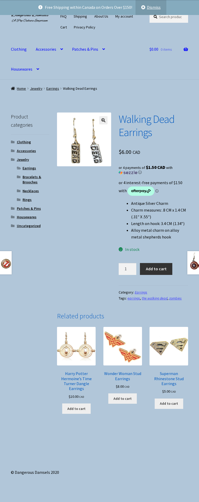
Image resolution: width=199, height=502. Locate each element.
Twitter (109, 26)
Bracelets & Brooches (32, 179)
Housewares (21, 69)
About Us (101, 16)
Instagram (103, 26)
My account (124, 16)
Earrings (52, 88)
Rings (27, 199)
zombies (175, 298)
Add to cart (156, 268)
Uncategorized (29, 225)
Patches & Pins (85, 49)
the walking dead (154, 298)
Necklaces (31, 191)
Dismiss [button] (154, 7)
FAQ (63, 16)
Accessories (46, 49)
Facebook (115, 26)
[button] (103, 120)
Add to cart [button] (76, 408)
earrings (133, 298)
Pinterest (120, 26)
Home (21, 88)
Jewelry (36, 88)
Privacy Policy (84, 27)
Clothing (19, 49)
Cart (63, 27)
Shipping (80, 16)
